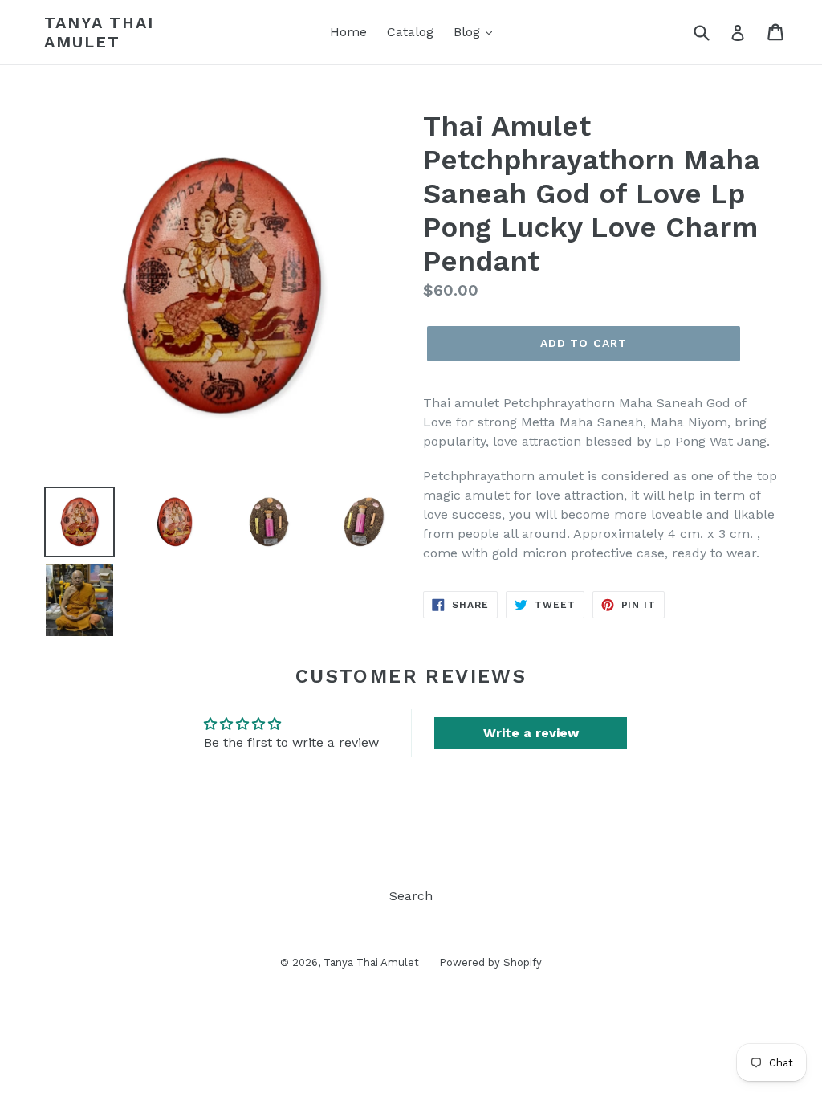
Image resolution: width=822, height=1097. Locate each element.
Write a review (531, 732)
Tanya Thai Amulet (99, 32)
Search (411, 895)
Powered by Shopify (490, 962)
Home (348, 31)
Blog (469, 31)
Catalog (410, 31)
